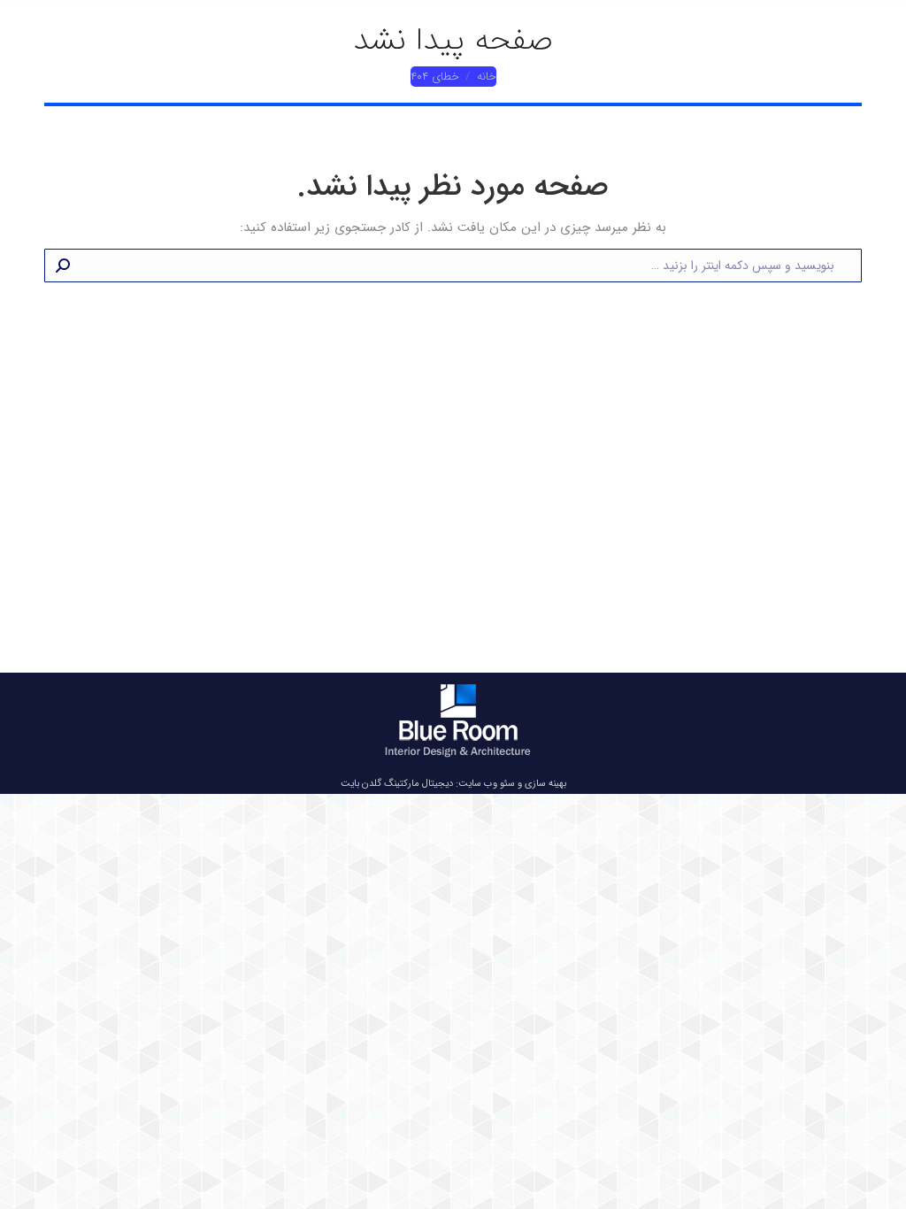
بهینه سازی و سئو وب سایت (512, 783)
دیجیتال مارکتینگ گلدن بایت (397, 783)
